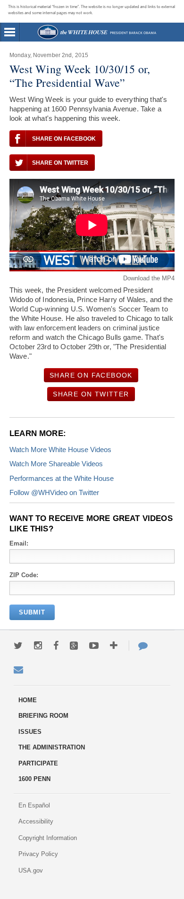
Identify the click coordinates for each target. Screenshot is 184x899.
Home (96, 32)
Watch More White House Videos (60, 449)
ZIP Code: (23, 575)
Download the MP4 (149, 278)
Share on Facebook (64, 138)
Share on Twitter (60, 163)
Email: (18, 543)
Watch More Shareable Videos (56, 464)
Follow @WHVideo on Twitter (54, 492)
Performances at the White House (61, 478)
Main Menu (9, 32)
